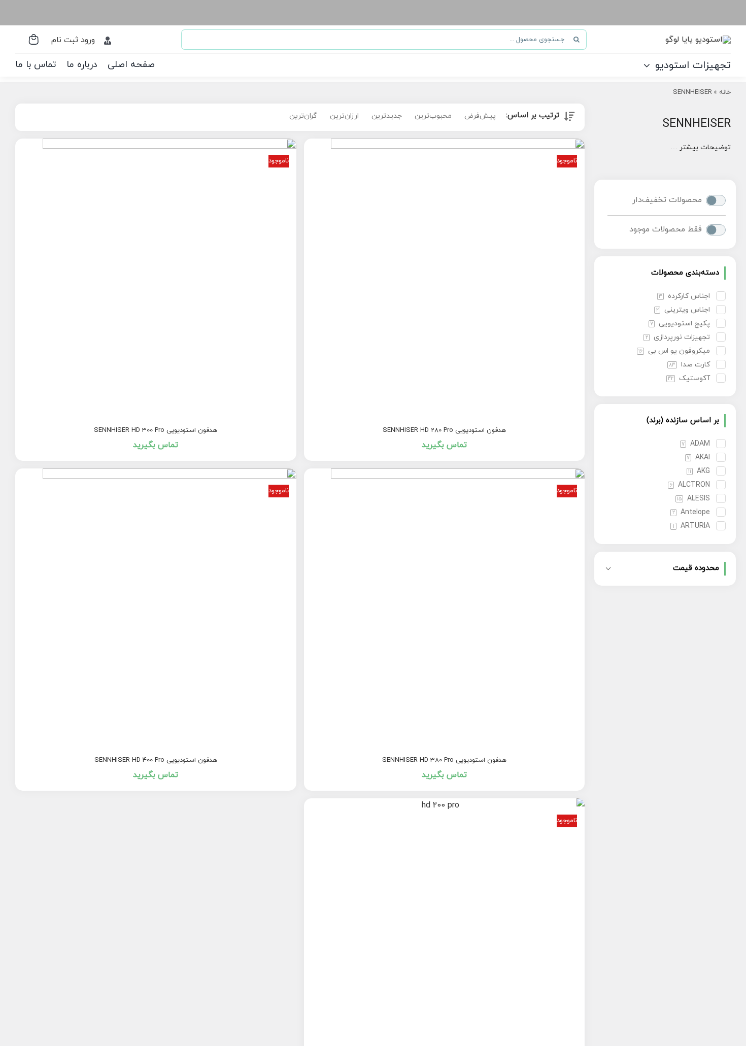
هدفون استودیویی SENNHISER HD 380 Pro (444, 760)
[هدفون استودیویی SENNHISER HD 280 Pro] (444, 279)
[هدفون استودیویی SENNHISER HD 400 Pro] (155, 609)
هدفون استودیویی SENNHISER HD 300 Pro (155, 430)
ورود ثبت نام (73, 40)
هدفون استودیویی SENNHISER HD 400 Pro (155, 760)
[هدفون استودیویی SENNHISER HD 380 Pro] (444, 609)
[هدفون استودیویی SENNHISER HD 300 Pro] (155, 279)
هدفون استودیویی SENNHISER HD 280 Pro (444, 430)
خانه (725, 92)
